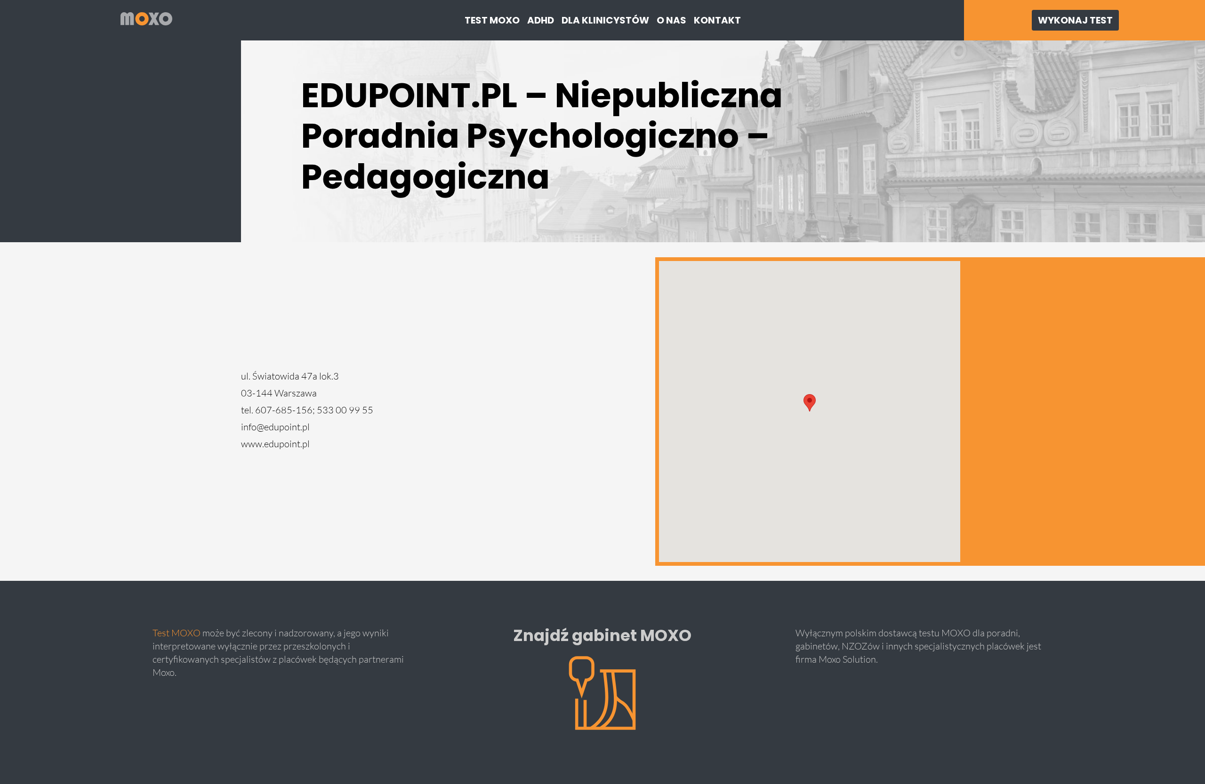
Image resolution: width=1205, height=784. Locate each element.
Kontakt (717, 20)
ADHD (540, 20)
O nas (671, 20)
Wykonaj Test (1075, 20)
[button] (809, 403)
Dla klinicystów (605, 20)
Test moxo (492, 20)
